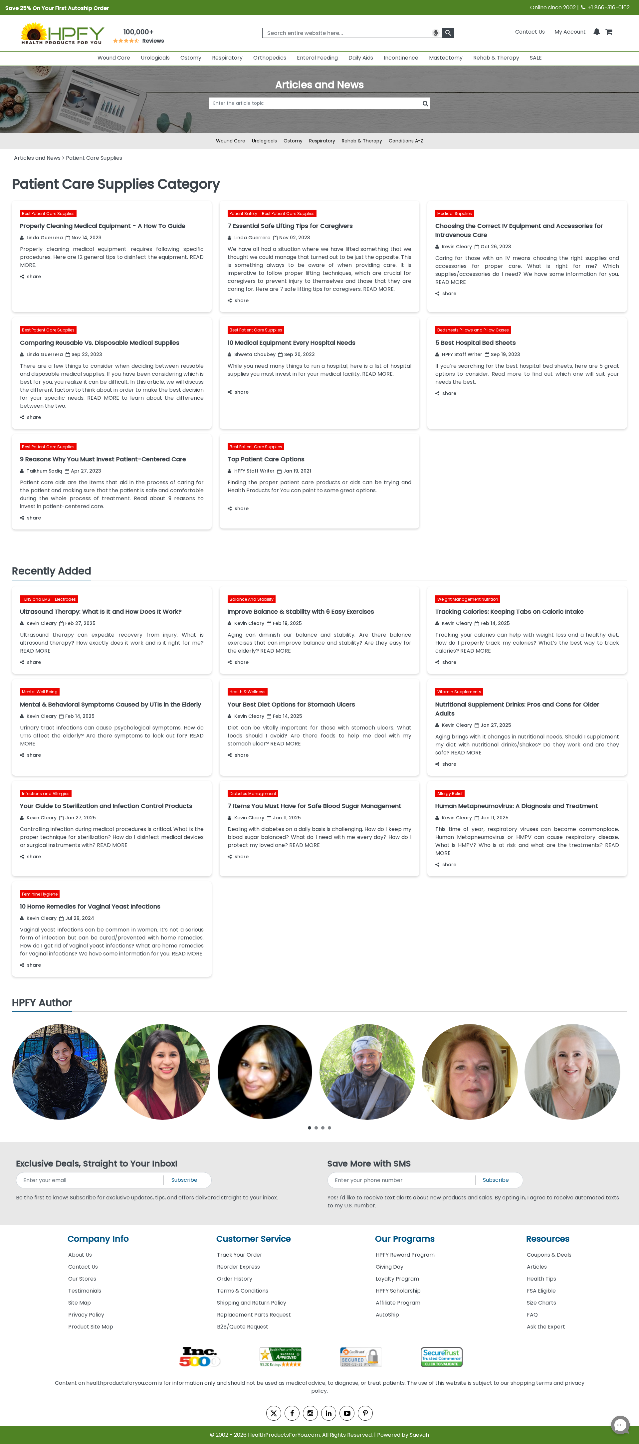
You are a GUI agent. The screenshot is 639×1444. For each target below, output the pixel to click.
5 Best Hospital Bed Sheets (475, 342)
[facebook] (292, 1413)
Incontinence (401, 58)
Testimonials (84, 1291)
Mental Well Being (40, 692)
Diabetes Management (253, 793)
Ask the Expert (546, 1327)
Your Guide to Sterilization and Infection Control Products (106, 806)
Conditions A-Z (406, 140)
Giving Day (389, 1267)
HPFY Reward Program (405, 1255)
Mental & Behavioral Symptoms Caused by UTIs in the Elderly (110, 704)
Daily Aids (360, 58)
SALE (536, 58)
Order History (234, 1279)
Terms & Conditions (242, 1291)
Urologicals (155, 58)
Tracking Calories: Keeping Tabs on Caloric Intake (509, 611)
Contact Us (530, 32)
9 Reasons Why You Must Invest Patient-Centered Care (103, 459)
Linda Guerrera (44, 237)
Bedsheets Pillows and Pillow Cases (473, 330)
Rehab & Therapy (496, 58)
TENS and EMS (36, 599)
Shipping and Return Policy (251, 1303)
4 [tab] (329, 1127)
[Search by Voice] (436, 33)
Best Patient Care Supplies (48, 213)
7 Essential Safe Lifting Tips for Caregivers (290, 226)
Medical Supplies (454, 213)
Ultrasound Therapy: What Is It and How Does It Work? (101, 611)
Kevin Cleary (456, 246)
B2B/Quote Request (242, 1327)
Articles (537, 1267)
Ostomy (190, 58)
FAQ (532, 1315)
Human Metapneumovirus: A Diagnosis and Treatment (516, 806)
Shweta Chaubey (254, 354)
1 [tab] (309, 1127)
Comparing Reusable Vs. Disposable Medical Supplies (99, 342)
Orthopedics (269, 58)
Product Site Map (90, 1327)
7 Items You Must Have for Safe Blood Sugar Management (314, 806)
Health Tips (541, 1279)
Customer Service (253, 1239)
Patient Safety (244, 213)
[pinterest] (365, 1413)
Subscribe (184, 1180)
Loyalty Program (397, 1279)
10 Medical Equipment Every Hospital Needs (291, 342)
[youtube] (346, 1413)
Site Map (79, 1303)
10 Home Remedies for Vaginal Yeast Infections (90, 906)
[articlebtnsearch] (319, 113)
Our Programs (405, 1239)
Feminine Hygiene (40, 894)
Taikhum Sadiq (43, 471)
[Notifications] (596, 32)
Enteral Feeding (317, 58)
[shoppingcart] (608, 32)
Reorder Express (238, 1267)
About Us (80, 1255)
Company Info (98, 1239)
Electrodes (65, 599)
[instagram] (310, 1413)
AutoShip (387, 1315)
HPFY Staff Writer (461, 354)
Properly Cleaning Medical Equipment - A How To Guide (102, 226)
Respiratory (227, 58)
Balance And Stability (252, 599)
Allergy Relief (450, 793)
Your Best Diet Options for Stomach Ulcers (291, 704)
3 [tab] (323, 1127)
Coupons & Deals (549, 1255)
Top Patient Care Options (266, 459)
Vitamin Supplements (459, 692)
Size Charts (541, 1303)
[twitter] (273, 1413)
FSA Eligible (541, 1291)
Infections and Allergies (46, 793)
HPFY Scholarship (398, 1291)
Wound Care (114, 58)
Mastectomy (446, 58)
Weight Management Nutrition (467, 599)
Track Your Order (239, 1255)
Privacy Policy (86, 1315)
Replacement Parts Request (254, 1315)
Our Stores (82, 1279)
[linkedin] (328, 1413)
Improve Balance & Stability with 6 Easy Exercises (301, 611)
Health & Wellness (248, 692)
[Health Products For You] (62, 33)
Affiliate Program (398, 1303)
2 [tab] (316, 1127)
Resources (547, 1239)
